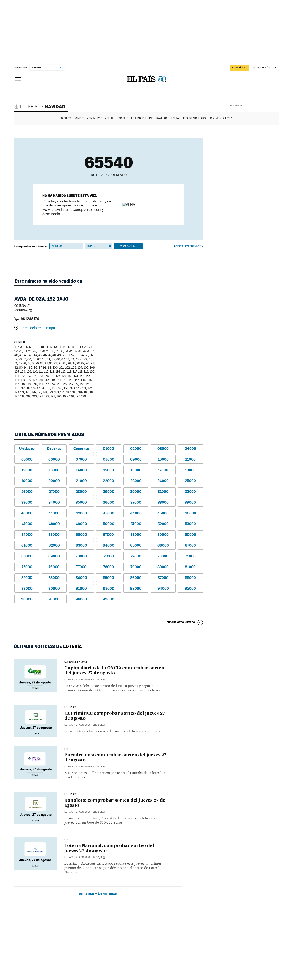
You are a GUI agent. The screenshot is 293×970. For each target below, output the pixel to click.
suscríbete (239, 67)
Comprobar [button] (128, 246)
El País (68, 679)
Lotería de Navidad (41, 107)
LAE (66, 749)
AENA (261, 105)
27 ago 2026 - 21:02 (90, 679)
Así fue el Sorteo (116, 118)
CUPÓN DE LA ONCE (76, 662)
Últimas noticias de (48, 646)
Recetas (175, 118)
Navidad (161, 118)
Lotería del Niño (142, 118)
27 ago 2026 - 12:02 (90, 857)
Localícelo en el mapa (38, 328)
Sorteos (65, 118)
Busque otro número (181, 622)
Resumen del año (194, 118)
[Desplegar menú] (18, 79)
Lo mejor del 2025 (221, 118)
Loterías (70, 707)
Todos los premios (187, 246)
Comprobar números (88, 118)
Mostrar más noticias (98, 894)
